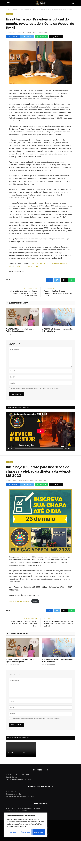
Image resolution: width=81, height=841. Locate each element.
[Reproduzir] (9, 449)
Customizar (12, 832)
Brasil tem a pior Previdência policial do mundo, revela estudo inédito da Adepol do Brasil (58, 624)
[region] (25, 825)
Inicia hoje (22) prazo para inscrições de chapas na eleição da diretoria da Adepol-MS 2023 (23, 293)
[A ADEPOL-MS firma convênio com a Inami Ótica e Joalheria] (58, 317)
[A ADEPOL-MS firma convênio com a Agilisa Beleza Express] (22, 317)
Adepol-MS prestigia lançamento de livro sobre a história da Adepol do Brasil (24, 624)
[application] (40, 431)
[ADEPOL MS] (40, 3)
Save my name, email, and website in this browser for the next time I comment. (35, 388)
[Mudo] (69, 449)
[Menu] (8, 3)
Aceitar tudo (38, 832)
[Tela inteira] (72, 449)
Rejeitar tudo (25, 832)
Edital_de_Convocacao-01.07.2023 (19, 601)
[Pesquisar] (73, 3)
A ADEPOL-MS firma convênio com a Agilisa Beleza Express (19, 330)
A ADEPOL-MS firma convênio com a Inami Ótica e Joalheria (58, 330)
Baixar (35, 601)
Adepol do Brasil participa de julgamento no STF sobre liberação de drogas (58, 293)
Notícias (9, 14)
